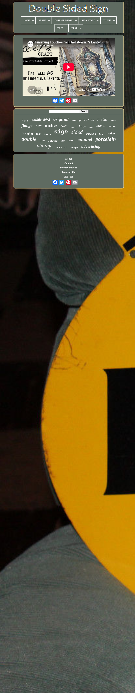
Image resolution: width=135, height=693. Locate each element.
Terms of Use (69, 172)
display (25, 120)
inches (51, 125)
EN (66, 176)
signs (91, 127)
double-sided (41, 120)
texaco (73, 127)
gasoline (91, 133)
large (82, 126)
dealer (113, 120)
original (61, 119)
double (29, 139)
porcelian (86, 120)
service (61, 147)
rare (64, 126)
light (101, 134)
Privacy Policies (68, 167)
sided (77, 132)
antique (74, 147)
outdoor (52, 141)
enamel (85, 139)
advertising (90, 146)
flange (27, 125)
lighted (47, 134)
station (111, 133)
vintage (44, 146)
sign (61, 132)
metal (102, 119)
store (74, 120)
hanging (28, 133)
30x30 (100, 126)
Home (68, 158)
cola (38, 133)
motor (112, 126)
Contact (68, 163)
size (38, 126)
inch (63, 140)
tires (42, 140)
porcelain (105, 139)
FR (71, 176)
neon (71, 140)
